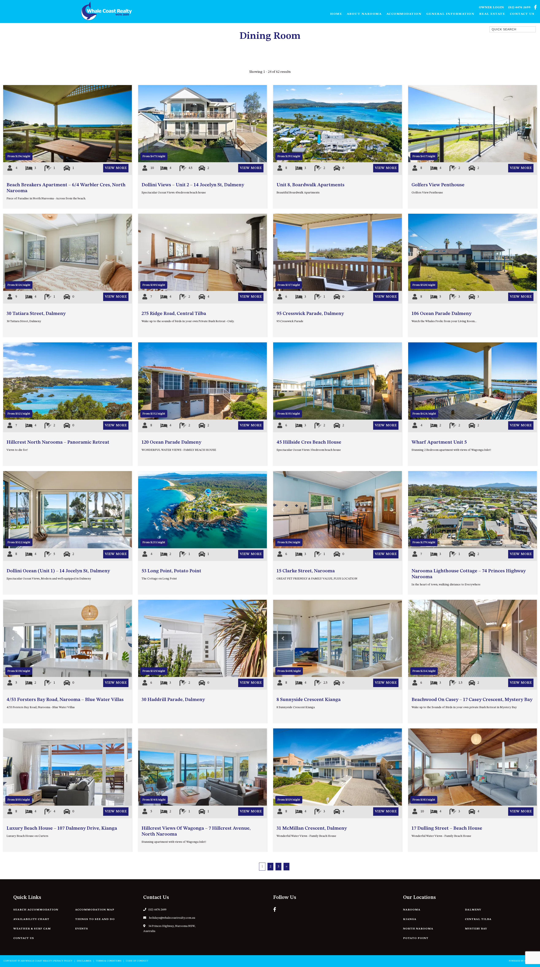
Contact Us (522, 14)
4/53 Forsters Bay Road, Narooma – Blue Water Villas (65, 699)
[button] (13, 123)
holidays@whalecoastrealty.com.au (171, 917)
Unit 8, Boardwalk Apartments (310, 185)
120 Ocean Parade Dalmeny (171, 442)
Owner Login (491, 7)
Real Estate (492, 14)
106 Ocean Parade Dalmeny (441, 313)
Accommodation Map (94, 909)
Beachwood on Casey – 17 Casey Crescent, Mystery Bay (472, 699)
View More (116, 168)
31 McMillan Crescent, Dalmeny (312, 828)
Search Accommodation (35, 909)
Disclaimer (84, 961)
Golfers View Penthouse (438, 185)
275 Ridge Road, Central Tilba (174, 313)
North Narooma (418, 928)
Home (336, 14)
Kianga (409, 919)
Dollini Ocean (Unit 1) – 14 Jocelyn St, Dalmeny (58, 571)
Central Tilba (478, 919)
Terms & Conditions (108, 961)
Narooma (411, 909)
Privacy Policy (62, 961)
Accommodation (404, 14)
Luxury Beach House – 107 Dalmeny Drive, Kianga (62, 828)
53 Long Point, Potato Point (171, 571)
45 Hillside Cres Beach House (309, 442)
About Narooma (364, 14)
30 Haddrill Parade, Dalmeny (173, 699)
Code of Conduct (137, 961)
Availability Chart (31, 919)
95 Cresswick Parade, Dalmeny (310, 313)
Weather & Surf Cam (32, 928)
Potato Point (415, 938)
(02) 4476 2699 (519, 7)
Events (81, 928)
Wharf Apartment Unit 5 (439, 442)
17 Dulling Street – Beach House (447, 828)
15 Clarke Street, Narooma (306, 571)
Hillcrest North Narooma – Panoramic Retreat (58, 442)
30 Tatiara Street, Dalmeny (36, 313)
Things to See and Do (95, 919)
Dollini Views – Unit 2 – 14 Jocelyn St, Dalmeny (193, 185)
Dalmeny (473, 909)
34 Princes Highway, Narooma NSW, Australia (169, 929)
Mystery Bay (476, 928)
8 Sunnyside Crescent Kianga (309, 699)
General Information (450, 14)
